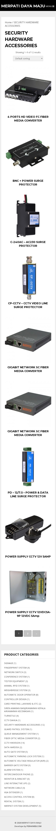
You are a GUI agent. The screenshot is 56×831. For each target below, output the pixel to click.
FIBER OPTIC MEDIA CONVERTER (20, 738)
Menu (49, 6)
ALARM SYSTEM (12, 769)
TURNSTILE (10, 715)
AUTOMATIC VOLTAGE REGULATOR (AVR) (24, 760)
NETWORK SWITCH (13, 672)
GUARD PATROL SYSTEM (16, 729)
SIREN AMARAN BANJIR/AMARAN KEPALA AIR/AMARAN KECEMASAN (24, 710)
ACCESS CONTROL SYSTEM (17, 796)
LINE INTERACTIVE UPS (15, 783)
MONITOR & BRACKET (15, 778)
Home (8, 22)
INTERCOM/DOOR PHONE (17, 774)
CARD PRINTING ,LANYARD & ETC (21, 703)
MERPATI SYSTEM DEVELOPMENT (21, 805)
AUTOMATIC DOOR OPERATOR (19, 694)
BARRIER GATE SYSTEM (15, 765)
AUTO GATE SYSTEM (14, 751)
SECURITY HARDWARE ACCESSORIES (22, 724)
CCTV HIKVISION (12, 742)
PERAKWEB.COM (34, 826)
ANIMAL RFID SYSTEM (15, 685)
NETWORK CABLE (13, 787)
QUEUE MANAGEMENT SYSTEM (20, 733)
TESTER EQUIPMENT (14, 681)
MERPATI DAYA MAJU (23, 6)
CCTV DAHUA (10, 720)
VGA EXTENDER (12, 792)
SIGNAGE (8, 663)
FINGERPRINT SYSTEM (15, 667)
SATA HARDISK (11, 747)
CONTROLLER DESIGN (15, 699)
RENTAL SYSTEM (12, 801)
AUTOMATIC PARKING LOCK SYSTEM (22, 756)
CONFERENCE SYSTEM (15, 676)
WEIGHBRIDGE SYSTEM (15, 690)
